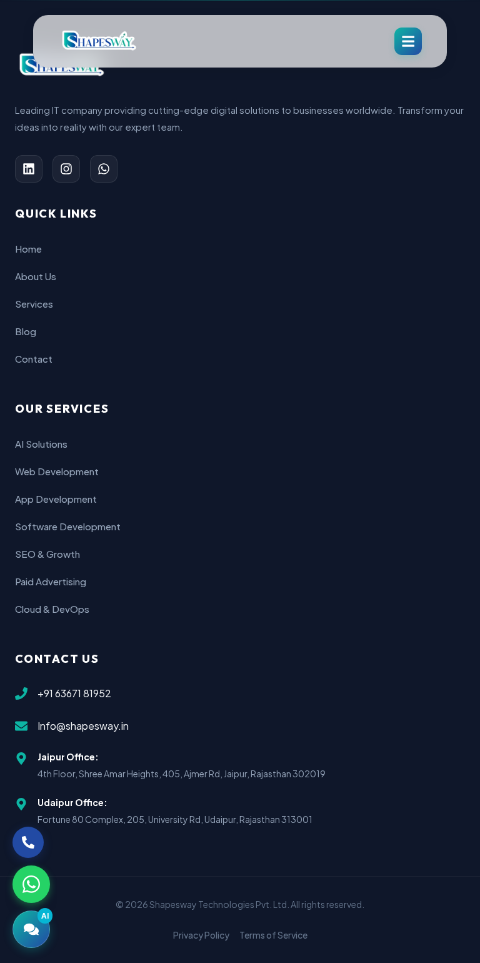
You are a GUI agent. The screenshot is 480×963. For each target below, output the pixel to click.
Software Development (68, 526)
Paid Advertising (50, 581)
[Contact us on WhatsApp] (31, 884)
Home (28, 249)
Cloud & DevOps (52, 609)
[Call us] (28, 842)
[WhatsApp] (104, 169)
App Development (56, 499)
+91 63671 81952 (74, 693)
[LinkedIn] (28, 169)
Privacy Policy (201, 934)
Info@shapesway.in (83, 725)
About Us (35, 276)
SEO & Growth (47, 554)
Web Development (57, 471)
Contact (33, 359)
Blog (25, 331)
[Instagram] (66, 169)
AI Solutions (41, 444)
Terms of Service (273, 934)
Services (34, 304)
